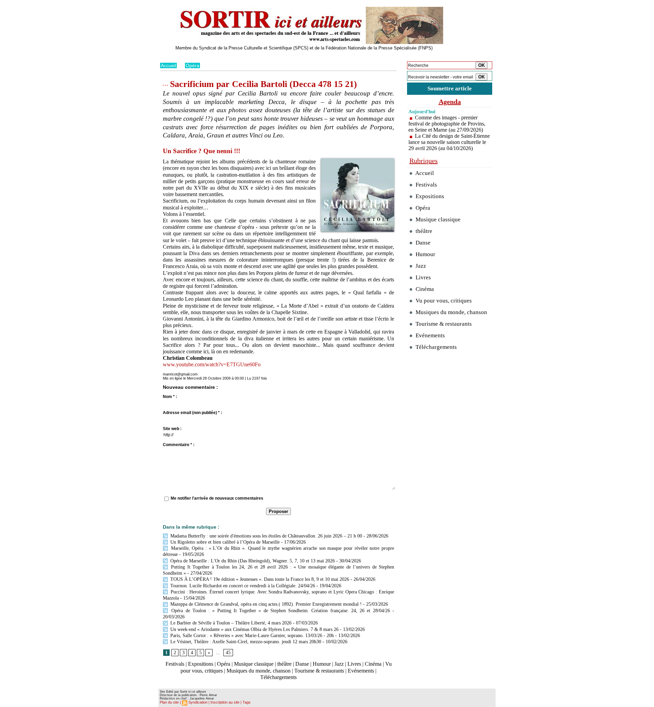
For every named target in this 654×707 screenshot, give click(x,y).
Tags (247, 702)
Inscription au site (225, 702)
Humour (322, 664)
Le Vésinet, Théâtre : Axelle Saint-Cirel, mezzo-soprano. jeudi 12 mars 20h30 (245, 641)
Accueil (168, 65)
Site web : (172, 428)
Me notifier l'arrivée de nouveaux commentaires (217, 498)
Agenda (450, 101)
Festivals (175, 664)
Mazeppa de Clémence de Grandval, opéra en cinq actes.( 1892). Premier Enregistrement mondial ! (265, 604)
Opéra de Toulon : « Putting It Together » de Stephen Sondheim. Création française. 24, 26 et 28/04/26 (279, 610)
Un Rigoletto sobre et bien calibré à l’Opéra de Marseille (224, 542)
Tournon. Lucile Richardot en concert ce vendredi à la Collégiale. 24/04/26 (242, 585)
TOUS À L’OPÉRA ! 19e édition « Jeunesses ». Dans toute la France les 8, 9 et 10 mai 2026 (259, 579)
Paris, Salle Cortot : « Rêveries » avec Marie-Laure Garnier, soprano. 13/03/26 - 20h (251, 635)
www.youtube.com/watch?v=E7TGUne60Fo (212, 364)
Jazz (339, 664)
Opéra (192, 65)
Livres (354, 664)
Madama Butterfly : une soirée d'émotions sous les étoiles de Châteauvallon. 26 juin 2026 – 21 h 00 (265, 536)
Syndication (197, 702)
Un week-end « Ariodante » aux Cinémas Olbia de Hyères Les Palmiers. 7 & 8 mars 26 (254, 629)
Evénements (361, 671)
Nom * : (170, 396)
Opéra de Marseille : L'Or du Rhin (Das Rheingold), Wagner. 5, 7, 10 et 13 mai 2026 (252, 560)
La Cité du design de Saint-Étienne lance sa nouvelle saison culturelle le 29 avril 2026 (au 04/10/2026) (449, 142)
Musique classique (254, 664)
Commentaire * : (178, 444)
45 (228, 652)
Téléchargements (278, 677)
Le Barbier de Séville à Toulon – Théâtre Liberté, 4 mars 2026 (230, 622)
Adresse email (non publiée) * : (192, 412)
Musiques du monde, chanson (259, 671)
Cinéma (373, 664)
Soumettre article (449, 88)
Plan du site (169, 702)
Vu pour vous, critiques (443, 300)
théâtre (284, 664)
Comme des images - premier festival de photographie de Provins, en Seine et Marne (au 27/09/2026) (446, 124)
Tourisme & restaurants (319, 671)
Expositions (200, 664)
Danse (302, 664)
